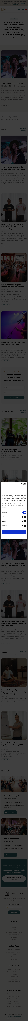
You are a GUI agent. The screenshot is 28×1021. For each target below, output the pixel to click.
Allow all (14, 532)
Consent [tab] (5, 488)
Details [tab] (14, 488)
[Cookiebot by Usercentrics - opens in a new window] (20, 484)
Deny (14, 536)
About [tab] (23, 488)
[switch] (24, 517)
